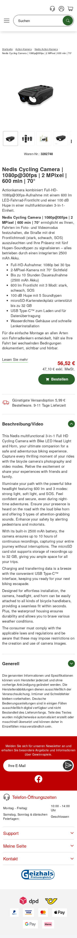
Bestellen (59, 379)
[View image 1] (10, 138)
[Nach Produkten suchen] (68, 20)
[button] (37, 93)
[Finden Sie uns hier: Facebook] (38, 779)
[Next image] (65, 94)
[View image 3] (43, 138)
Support (11, 833)
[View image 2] (27, 138)
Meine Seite (14, 846)
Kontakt (10, 858)
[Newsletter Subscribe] (68, 765)
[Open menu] (6, 21)
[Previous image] (8, 94)
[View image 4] (60, 138)
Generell (10, 663)
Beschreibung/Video (22, 424)
